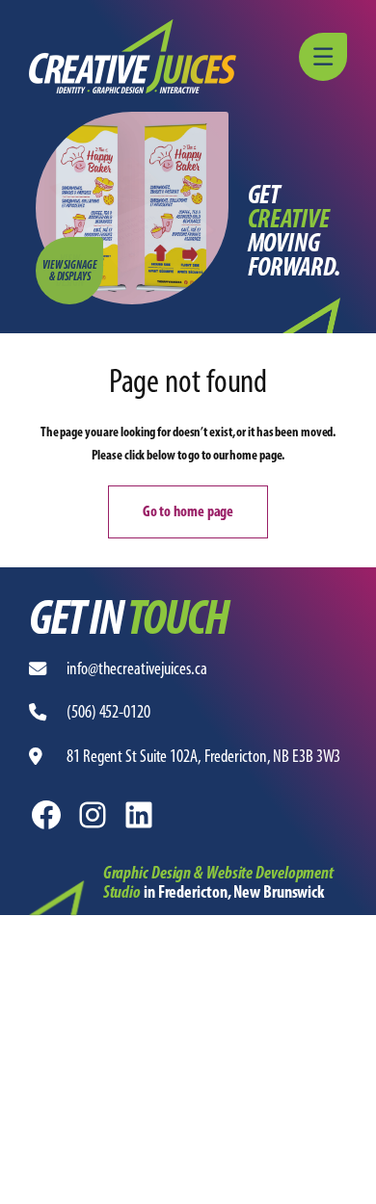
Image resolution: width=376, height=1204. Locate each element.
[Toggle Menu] (325, 57)
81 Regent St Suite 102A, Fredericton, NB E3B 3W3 (203, 756)
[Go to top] (352, 1180)
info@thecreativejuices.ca (137, 668)
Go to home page (188, 511)
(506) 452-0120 (108, 711)
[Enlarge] (58, 905)
